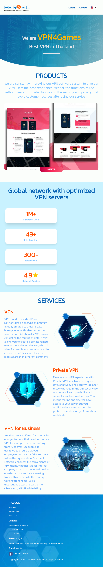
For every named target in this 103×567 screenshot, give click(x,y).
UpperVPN (13, 515)
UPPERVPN (51, 169)
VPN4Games (14, 511)
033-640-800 (17, 529)
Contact (83, 7)
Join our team (14, 533)
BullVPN (12, 507)
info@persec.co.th (21, 525)
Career (72, 7)
